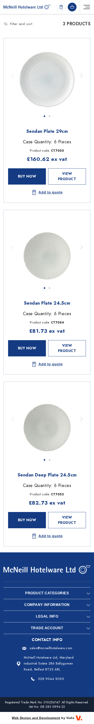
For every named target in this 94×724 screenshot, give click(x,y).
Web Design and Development (36, 718)
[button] (81, 75)
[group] (47, 75)
